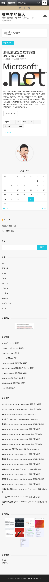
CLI (18, 122)
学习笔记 (5, 308)
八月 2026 (24, 171)
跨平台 (20, 126)
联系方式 (22, 2)
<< (4, 208)
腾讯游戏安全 (9, 126)
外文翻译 (5, 293)
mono (37, 122)
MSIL (25, 122)
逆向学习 (15, 59)
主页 (3, 2)
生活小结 (5, 268)
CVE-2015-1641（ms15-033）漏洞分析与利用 (24, 404)
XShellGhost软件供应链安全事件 (13, 378)
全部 (3, 263)
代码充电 (5, 278)
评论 (14, 226)
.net (12, 122)
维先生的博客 (14, 14)
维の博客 (11, 2)
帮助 (35, 578)
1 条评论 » (7, 132)
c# (31, 122)
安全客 (4, 560)
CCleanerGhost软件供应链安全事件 (14, 373)
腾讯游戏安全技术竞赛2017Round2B (19, 54)
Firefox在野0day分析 (9, 358)
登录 (38, 2)
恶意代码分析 (6, 303)
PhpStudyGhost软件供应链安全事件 (14, 363)
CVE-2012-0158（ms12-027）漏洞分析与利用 (24, 409)
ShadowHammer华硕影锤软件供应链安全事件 (18, 368)
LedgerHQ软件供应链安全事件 (13, 348)
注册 (44, 2)
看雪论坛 (5, 563)
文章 (10, 226)
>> (45, 208)
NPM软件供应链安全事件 (11, 343)
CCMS (40, 578)
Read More (10, 114)
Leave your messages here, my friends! (21, 414)
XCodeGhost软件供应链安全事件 (13, 383)
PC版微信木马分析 (8, 388)
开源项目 (23, 59)
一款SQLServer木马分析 (10, 353)
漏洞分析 (5, 273)
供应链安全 (6, 298)
